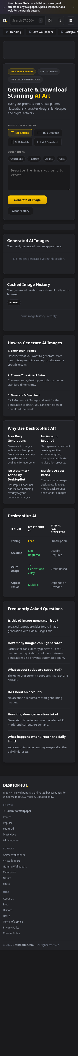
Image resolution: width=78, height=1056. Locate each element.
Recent (7, 817)
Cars (62, 159)
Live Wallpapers (43, 32)
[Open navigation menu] (71, 20)
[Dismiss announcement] (73, 7)
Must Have (9, 834)
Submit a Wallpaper (19, 811)
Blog (5, 904)
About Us (8, 898)
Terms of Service (13, 921)
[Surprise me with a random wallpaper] (50, 20)
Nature (7, 878)
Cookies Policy (11, 933)
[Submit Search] (59, 20)
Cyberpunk (16, 159)
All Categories (11, 840)
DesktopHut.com (23, 945)
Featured (8, 828)
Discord (7, 910)
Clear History (20, 210)
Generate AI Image (27, 200)
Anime (49, 159)
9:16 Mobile (22, 142)
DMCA (6, 916)
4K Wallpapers (11, 860)
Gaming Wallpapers (15, 866)
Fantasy (34, 159)
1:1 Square (22, 132)
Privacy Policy (11, 927)
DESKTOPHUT (15, 785)
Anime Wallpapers (14, 855)
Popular (7, 823)
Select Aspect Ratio (22, 125)
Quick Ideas (16, 151)
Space (6, 883)
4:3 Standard (50, 142)
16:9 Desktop (51, 132)
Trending (15, 32)
